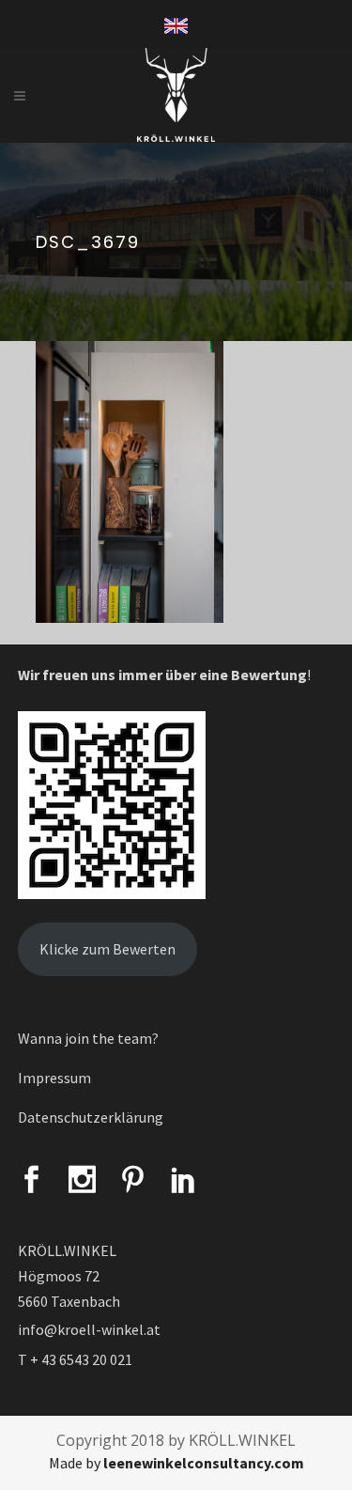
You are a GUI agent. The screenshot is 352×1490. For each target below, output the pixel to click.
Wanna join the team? (88, 1038)
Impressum (54, 1077)
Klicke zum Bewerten (107, 948)
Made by (176, 1462)
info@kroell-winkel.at (89, 1329)
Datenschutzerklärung (90, 1117)
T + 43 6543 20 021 (75, 1359)
